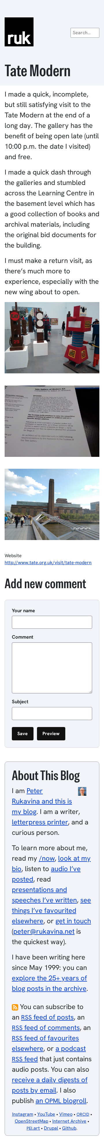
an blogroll (61, 1100)
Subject (20, 701)
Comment (22, 637)
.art (33, 1128)
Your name (23, 610)
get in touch (73, 920)
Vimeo (66, 1114)
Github (69, 1128)
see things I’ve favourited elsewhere (51, 910)
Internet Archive (69, 1121)
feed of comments (46, 1027)
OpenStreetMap (31, 1121)
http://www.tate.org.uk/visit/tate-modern (48, 562)
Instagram (22, 1114)
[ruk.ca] (52, 31)
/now (47, 858)
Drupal (51, 1128)
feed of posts (47, 1017)
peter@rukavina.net (44, 931)
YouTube (46, 1114)
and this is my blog (42, 801)
